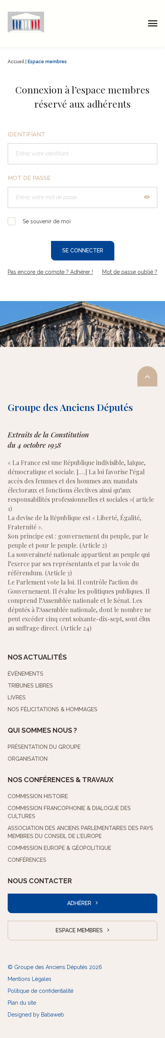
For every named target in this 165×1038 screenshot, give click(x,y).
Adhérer (79, 903)
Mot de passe (29, 178)
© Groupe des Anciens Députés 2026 (55, 967)
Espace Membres (79, 930)
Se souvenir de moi (46, 221)
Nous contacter (40, 881)
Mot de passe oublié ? (129, 272)
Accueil (16, 61)
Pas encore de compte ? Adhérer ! (50, 272)
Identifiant (26, 134)
